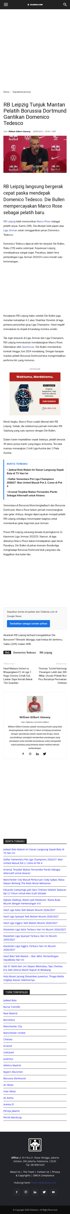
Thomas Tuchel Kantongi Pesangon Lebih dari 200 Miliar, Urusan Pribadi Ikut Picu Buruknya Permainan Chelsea (52, 675)
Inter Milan (9, 1091)
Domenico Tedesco (24, 652)
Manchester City (12, 1026)
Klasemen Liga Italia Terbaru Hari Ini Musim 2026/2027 (34, 929)
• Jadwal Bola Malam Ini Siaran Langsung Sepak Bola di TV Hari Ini (35, 471)
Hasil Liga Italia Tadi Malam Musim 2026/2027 (29, 910)
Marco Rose (43, 221)
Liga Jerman (10, 230)
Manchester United (14, 1032)
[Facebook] (24, 754)
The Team (28, 1171)
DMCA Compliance (43, 1175)
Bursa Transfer (11, 1006)
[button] (65, 4)
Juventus (8, 1058)
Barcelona (9, 1019)
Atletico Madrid (12, 1065)
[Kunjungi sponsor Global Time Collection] (35, 393)
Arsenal (7, 1045)
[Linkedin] (38, 754)
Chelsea (7, 1039)
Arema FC (8, 1104)
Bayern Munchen (13, 1071)
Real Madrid (10, 1013)
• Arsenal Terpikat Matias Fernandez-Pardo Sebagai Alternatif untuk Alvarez (32, 493)
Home (6, 91)
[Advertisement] (35, 49)
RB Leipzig (9, 221)
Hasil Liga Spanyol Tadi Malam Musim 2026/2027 (31, 916)
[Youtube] (53, 1192)
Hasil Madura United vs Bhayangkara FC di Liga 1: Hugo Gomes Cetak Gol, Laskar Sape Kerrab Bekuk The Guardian (17, 675)
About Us (15, 1171)
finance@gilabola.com (43, 1182)
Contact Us (43, 1171)
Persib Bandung (12, 1117)
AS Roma (8, 1097)
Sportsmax (28, 346)
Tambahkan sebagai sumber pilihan (28, 623)
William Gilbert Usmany (19, 131)
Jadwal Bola (9, 1000)
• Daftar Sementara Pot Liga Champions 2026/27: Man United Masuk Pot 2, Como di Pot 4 (34, 483)
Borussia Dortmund (14, 1078)
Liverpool (8, 1052)
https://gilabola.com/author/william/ (35, 722)
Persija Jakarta (11, 1111)
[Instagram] (31, 754)
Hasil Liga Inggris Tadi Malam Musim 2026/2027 (30, 923)
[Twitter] (46, 754)
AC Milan (8, 1084)
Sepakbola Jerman (22, 91)
